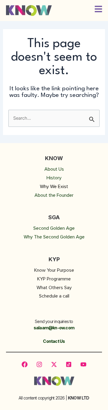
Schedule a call (54, 296)
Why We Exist (54, 186)
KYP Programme (54, 279)
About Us (54, 169)
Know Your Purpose (54, 270)
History (54, 177)
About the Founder (54, 195)
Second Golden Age (54, 228)
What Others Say (54, 287)
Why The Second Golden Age (54, 237)
